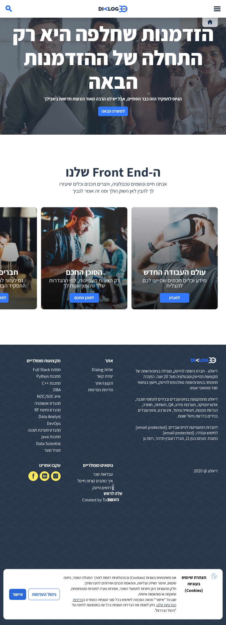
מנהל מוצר (52, 450)
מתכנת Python (48, 376)
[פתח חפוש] (9, 9)
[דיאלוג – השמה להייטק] (203, 360)
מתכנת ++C (51, 383)
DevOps (54, 423)
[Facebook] (33, 476)
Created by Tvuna (97, 499)
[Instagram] (56, 476)
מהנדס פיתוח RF (47, 410)
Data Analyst (50, 416)
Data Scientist (48, 443)
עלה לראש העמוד (113, 496)
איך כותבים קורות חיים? (95, 480)
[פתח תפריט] (217, 9)
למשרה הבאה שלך (113, 112)
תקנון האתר (104, 383)
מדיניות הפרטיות (100, 389)
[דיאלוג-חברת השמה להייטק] (113, 9)
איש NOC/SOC (49, 396)
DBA (57, 389)
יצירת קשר (105, 376)
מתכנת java (51, 436)
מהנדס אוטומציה (47, 403)
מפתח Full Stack (47, 369)
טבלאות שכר (103, 474)
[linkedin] (44, 476)
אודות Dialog (102, 369)
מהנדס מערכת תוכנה (44, 430)
